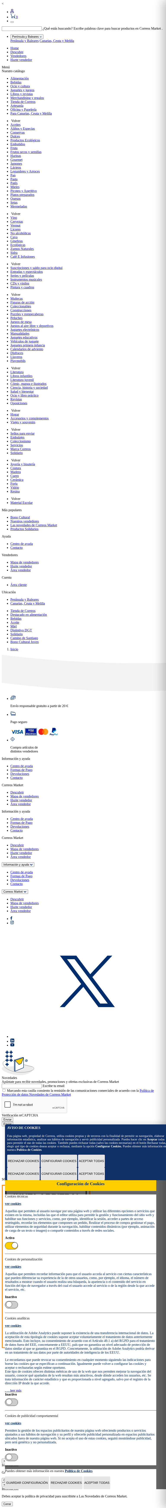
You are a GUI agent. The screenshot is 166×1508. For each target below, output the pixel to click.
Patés (14, 183)
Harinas (15, 156)
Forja (14, 483)
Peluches (16, 318)
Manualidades (19, 333)
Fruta (14, 148)
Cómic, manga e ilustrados (28, 384)
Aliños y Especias (22, 128)
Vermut (15, 225)
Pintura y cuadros (22, 287)
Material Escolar (21, 502)
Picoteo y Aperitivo (23, 191)
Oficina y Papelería (23, 109)
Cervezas (16, 221)
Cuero (14, 476)
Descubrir (17, 792)
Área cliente (18, 585)
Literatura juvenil (22, 380)
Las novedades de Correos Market (33, 525)
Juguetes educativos (23, 337)
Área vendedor (20, 570)
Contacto (16, 547)
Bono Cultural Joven (24, 642)
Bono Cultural (20, 517)
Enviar (7, 1119)
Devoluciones (19, 774)
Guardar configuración (27, 1482)
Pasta (14, 179)
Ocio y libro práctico (24, 395)
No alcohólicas (20, 233)
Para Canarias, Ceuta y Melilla (31, 113)
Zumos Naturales (22, 249)
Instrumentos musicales (26, 279)
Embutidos (17, 144)
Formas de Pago (21, 770)
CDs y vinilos (19, 283)
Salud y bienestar (22, 391)
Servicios (16, 445)
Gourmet (16, 160)
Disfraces (16, 353)
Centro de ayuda (21, 544)
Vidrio (14, 487)
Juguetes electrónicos (24, 329)
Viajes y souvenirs (22, 422)
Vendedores (18, 56)
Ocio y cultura (20, 86)
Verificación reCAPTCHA (20, 1115)
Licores (15, 229)
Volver (15, 121)
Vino (13, 217)
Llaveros (16, 357)
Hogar (14, 414)
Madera (15, 472)
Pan (13, 175)
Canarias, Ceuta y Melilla (57, 41)
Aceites (15, 124)
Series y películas (22, 275)
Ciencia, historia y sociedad (29, 387)
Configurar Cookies (59, 1161)
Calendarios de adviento (26, 349)
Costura (15, 468)
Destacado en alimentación (28, 614)
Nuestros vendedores (24, 521)
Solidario (16, 453)
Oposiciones (18, 403)
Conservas (17, 132)
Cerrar (7, 1504)
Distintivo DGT (21, 630)
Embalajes (17, 437)
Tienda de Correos (22, 102)
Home (14, 48)
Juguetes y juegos (22, 90)
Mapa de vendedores (24, 562)
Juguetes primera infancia (27, 345)
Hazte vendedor (21, 60)
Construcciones (20, 310)
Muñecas (16, 298)
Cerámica (16, 480)
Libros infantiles (21, 376)
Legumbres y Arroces (25, 171)
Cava (14, 237)
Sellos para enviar (22, 433)
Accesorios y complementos (29, 418)
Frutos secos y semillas (26, 152)
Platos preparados (22, 195)
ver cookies (13, 1203)
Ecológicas (17, 245)
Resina (15, 491)
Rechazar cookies (23, 1161)
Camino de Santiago (24, 638)
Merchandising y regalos (27, 98)
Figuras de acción (22, 302)
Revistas (16, 399)
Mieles (14, 187)
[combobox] (22, 28)
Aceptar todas (91, 1161)
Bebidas (15, 82)
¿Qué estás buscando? (58, 28)
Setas (14, 202)
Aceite (14, 622)
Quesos (15, 198)
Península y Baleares (24, 41)
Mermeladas (18, 206)
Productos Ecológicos (25, 140)
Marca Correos (20, 449)
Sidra (14, 253)
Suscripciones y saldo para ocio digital (36, 268)
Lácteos (15, 167)
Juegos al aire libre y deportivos (31, 326)
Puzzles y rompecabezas (26, 314)
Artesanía (16, 105)
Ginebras (16, 241)
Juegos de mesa (21, 322)
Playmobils (18, 361)
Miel (13, 626)
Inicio (14, 649)
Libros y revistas (21, 94)
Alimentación (19, 78)
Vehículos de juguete (24, 341)
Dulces (15, 136)
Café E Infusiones (22, 256)
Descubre (16, 52)
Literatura (17, 372)
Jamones (16, 163)
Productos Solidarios (24, 529)
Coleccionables (20, 306)
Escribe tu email (53, 1086)
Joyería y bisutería (22, 464)
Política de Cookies (29, 1149)
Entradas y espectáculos (26, 272)
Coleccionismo (20, 441)
